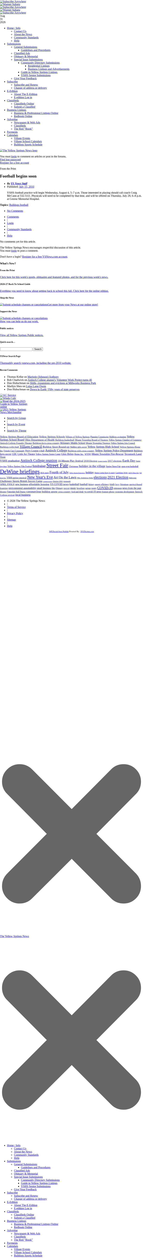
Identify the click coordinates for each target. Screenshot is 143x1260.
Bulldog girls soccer (78, 447)
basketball (74, 484)
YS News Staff (19, 183)
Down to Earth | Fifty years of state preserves (55, 389)
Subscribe (12, 81)
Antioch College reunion (38, 460)
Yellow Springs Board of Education (19, 436)
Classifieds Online (24, 103)
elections (100, 477)
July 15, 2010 (26, 186)
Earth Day (128, 460)
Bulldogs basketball (64, 440)
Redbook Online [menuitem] (23, 1227)
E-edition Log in (23, 97)
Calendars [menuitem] (12, 1246)
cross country (64, 492)
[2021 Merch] (15, 412)
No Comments (15, 210)
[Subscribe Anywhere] (13, 1)
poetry (94, 488)
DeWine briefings (20, 471)
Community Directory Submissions (40, 62)
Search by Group (16, 418)
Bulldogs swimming (117, 437)
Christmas (73, 466)
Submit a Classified (24, 106)
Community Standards (26, 37)
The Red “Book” (23, 128)
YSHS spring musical (17, 477)
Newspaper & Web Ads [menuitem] (27, 1233)
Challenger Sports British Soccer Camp (21, 481)
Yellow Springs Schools (52, 436)
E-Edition (12, 91)
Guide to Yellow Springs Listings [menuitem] (39, 1183)
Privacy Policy (15, 513)
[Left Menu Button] (71, 1140)
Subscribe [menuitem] (12, 1192)
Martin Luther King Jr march (105, 473)
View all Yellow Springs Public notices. (21, 335)
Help (16, 40)
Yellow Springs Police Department (114, 450)
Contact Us (20, 31)
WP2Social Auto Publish (59, 531)
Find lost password (10, 159)
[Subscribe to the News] (10, 4)
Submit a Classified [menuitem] (24, 1217)
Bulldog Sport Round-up (56, 446)
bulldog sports (49, 491)
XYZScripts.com (87, 531)
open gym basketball (129, 466)
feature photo (108, 492)
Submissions (14, 43)
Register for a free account (14, 162)
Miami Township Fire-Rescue (108, 454)
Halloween (132, 478)
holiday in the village (92, 466)
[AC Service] (8, 395)
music (73, 488)
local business (23, 494)
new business (21, 484)
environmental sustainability (22, 488)
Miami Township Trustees (98, 443)
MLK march (44, 473)
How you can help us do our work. (19, 321)
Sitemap (11, 519)
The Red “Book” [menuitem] (23, 1239)
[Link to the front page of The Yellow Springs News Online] (18, 150)
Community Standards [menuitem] (26, 1154)
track (112, 484)
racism (88, 488)
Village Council (31, 446)
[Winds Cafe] (8, 398)
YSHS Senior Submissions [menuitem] (36, 1186)
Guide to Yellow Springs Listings (39, 72)
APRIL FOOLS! (7, 484)
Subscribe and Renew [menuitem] (26, 1195)
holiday (90, 472)
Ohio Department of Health (40, 439)
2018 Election (90, 461)
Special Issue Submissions (28, 59)
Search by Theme (16, 430)
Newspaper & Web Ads (27, 122)
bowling (81, 488)
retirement (118, 488)
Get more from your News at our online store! (73, 304)
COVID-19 (105, 488)
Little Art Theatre (26, 454)
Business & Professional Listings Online (36, 113)
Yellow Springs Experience (77, 473)
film (53, 488)
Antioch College (56, 450)
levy (117, 484)
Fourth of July (59, 472)
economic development (124, 492)
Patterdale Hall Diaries (16, 492)
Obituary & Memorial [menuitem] (26, 1173)
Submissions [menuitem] (14, 1161)
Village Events (22, 138)
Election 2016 (58, 481)
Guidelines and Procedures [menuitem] (35, 1167)
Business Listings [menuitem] (16, 1220)
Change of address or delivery (30, 87)
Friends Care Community (14, 451)
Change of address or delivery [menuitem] (30, 1198)
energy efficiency (102, 484)
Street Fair (57, 465)
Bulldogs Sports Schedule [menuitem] (28, 1255)
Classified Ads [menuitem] (22, 1170)
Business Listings (16, 109)
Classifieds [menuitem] (13, 1211)
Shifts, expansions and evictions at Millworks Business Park (63, 383)
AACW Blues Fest (133, 473)
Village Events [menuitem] (22, 1249)
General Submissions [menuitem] (25, 1164)
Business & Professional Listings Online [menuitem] (36, 1224)
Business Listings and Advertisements (48, 69)
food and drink (77, 492)
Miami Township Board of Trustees (91, 440)
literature (124, 484)
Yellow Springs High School (103, 446)
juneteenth (66, 481)
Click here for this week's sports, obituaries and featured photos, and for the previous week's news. (54, 277)
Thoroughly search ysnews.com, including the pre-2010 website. (35, 362)
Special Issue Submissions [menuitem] (28, 1176)
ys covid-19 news (92, 491)
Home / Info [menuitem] (13, 1145)
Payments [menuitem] (12, 1242)
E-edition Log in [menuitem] (23, 1208)
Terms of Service (16, 507)
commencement (47, 481)
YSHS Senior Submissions (36, 75)
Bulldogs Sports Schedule (28, 144)
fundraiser (39, 466)
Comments (13, 216)
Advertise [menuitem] (12, 1230)
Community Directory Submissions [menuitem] (40, 1180)
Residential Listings (39, 65)
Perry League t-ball (34, 450)
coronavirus (33, 491)
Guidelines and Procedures (35, 50)
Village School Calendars (28, 141)
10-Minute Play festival (70, 460)
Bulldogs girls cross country (81, 451)
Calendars (12, 135)
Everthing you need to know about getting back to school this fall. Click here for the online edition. (54, 290)
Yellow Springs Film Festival (19, 466)
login (14, 156)
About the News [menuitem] (23, 1151)
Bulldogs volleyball (9, 447)
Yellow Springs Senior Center (48, 454)
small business (44, 488)
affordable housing (39, 484)
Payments (12, 131)
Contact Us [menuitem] (20, 1148)
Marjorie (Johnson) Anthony (43, 376)
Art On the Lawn (65, 477)
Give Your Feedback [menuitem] (25, 1189)
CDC (14, 454)
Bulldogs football (18, 204)
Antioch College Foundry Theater (16, 443)
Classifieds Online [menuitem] (24, 1214)
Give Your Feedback (25, 78)
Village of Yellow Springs (78, 437)
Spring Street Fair (113, 466)
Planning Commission (99, 437)
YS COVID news (59, 484)
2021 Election (117, 477)
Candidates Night (121, 473)
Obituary (59, 488)
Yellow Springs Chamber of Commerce (125, 440)
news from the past (131, 488)
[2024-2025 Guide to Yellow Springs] (15, 406)
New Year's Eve (40, 477)
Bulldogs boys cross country (46, 443)
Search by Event (16, 424)
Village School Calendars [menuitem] (28, 1252)
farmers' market (102, 461)
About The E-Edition (25, 94)
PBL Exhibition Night (85, 478)
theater (3, 491)
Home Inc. (79, 454)
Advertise (12, 119)
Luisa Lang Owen (36, 386)
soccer (67, 488)
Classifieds (13, 100)
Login (10, 223)
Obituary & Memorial (26, 56)
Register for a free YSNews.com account (44, 256)
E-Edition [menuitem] (12, 1202)
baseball (84, 484)
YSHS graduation (10, 460)
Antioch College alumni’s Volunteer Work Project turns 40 (60, 379)
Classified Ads (22, 53)
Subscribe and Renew (26, 84)
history (91, 484)
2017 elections (115, 461)
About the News (23, 34)
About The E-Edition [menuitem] (25, 1205)
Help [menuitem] (16, 1157)
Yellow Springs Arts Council (123, 443)
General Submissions (25, 46)
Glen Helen (67, 454)
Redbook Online (23, 116)
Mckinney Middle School (72, 443)
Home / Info (13, 28)
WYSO (88, 454)
